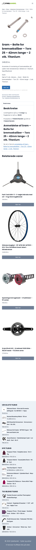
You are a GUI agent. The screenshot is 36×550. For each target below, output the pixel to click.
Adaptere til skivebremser (17, 9)
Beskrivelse (6, 103)
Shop (7, 9)
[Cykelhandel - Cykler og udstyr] (9, 3)
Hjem (3, 9)
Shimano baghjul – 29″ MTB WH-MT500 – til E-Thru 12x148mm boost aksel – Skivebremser (17, 247)
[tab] (18, 103)
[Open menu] (32, 3)
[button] (31, 17)
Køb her (6, 87)
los (19, 98)
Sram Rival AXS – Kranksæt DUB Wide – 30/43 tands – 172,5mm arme (16, 349)
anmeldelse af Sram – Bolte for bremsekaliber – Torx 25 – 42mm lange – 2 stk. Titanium (18, 146)
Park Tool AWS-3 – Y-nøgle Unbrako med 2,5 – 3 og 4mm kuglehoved (17, 196)
